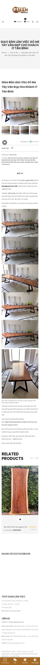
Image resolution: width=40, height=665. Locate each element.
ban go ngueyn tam (25, 158)
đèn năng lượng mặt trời (19, 654)
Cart (27, 22)
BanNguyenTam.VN (9, 186)
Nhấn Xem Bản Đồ (9, 633)
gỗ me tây (11, 193)
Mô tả (20, 173)
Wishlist (19, 22)
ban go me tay (13, 158)
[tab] (20, 174)
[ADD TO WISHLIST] (4, 142)
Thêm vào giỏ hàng (20, 519)
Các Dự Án (14, 52)
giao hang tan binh (23, 162)
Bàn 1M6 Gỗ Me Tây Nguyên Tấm (15, 527)
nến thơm (31, 654)
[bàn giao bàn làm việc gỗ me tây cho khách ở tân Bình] (6, 130)
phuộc (13, 652)
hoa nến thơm (15, 656)
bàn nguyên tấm (10, 162)
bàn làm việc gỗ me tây (19, 160)
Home (4, 52)
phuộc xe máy (22, 652)
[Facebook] (12, 148)
